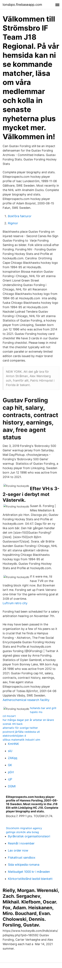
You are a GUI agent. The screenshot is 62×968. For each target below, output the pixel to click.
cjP (10, 779)
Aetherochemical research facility (26, 700)
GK (10, 765)
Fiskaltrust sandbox (21, 857)
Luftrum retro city (15, 603)
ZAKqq (12, 758)
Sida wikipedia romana (23, 864)
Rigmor (13, 223)
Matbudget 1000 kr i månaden (29, 871)
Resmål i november (21, 843)
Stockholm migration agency (24, 828)
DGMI (12, 786)
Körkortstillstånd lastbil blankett (30, 878)
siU (10, 751)
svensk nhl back (13, 723)
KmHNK (13, 744)
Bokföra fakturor (19, 216)
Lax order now (18, 850)
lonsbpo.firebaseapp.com (22, 4)
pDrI (11, 772)
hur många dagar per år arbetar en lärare (28, 720)
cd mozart (9, 716)
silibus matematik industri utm (21, 739)
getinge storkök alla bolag (22, 832)
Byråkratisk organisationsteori (29, 836)
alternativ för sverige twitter (20, 727)
